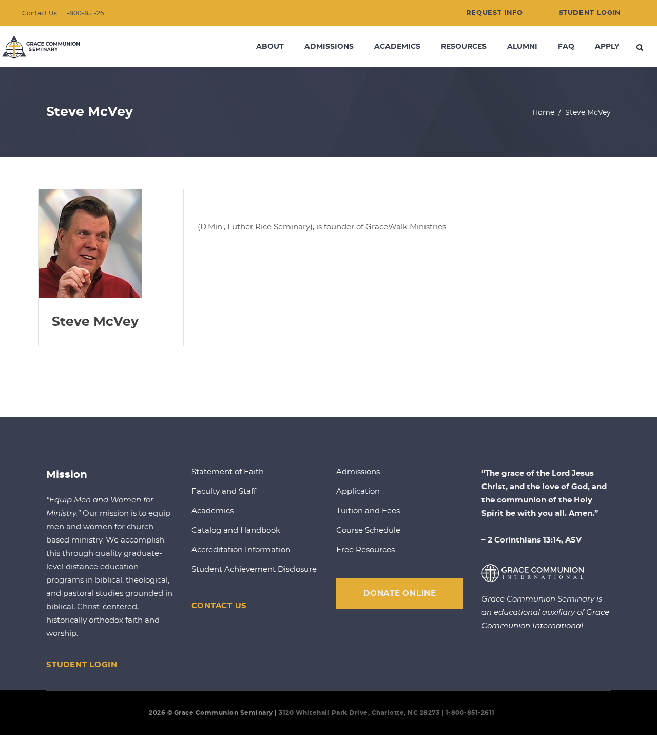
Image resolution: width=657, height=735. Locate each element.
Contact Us (39, 13)
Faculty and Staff (223, 491)
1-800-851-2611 (86, 13)
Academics (212, 511)
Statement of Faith (227, 472)
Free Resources (365, 550)
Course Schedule (368, 530)
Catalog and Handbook (235, 530)
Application (358, 491)
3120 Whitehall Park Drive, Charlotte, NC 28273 (359, 713)
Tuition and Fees (368, 511)
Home (543, 113)
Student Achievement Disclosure (254, 569)
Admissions (358, 472)
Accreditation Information (241, 550)
